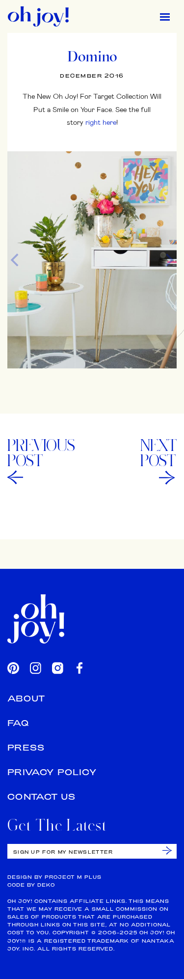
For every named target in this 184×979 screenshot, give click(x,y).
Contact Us (41, 796)
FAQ (18, 722)
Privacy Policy (52, 772)
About (26, 698)
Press (26, 747)
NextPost (158, 453)
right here (100, 121)
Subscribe (167, 850)
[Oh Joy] (38, 16)
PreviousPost (41, 453)
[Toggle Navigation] (165, 16)
